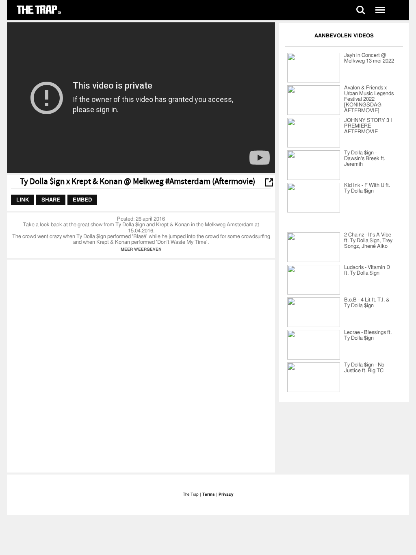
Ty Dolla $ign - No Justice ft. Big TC (364, 367)
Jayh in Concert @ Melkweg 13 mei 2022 (369, 58)
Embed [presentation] (82, 199)
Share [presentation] (50, 199)
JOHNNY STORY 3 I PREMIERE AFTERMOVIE (368, 126)
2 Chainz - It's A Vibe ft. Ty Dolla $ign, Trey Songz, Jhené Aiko (368, 240)
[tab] (22, 200)
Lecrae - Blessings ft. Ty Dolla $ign (368, 335)
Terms (208, 494)
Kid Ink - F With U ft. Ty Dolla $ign (367, 188)
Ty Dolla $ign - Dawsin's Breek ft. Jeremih (364, 158)
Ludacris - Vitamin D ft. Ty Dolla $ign (367, 270)
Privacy (226, 494)
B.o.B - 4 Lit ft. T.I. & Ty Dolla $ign (367, 302)
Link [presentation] (22, 199)
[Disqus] (141, 365)
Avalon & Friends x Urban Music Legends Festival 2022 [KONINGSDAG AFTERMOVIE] (369, 99)
